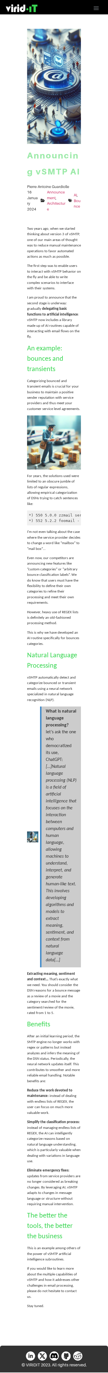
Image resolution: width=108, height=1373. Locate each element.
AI (75, 195)
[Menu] (96, 8)
